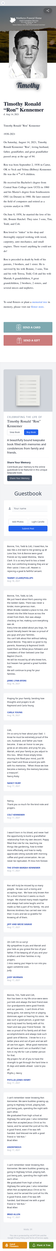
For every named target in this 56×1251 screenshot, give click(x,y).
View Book (15, 432)
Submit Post (28, 528)
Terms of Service (36, 1238)
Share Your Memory (19, 478)
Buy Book (31, 432)
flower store (37, 306)
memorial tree (39, 302)
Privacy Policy (19, 1238)
